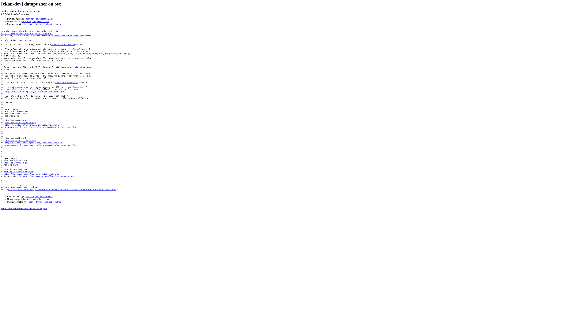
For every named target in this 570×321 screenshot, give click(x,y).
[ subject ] (48, 24)
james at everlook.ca (63, 45)
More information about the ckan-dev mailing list (24, 208)
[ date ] (31, 24)
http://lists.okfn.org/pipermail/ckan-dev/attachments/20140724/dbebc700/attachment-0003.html (62, 189)
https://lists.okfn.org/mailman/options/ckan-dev (48, 127)
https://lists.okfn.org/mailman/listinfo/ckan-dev (33, 125)
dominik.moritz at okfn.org (67, 36)
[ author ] (58, 24)
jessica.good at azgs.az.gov (27, 11)
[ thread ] (39, 24)
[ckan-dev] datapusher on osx (39, 19)
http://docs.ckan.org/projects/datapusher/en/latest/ (35, 91)
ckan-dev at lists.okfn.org (20, 123)
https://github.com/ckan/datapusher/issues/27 (27, 33)
